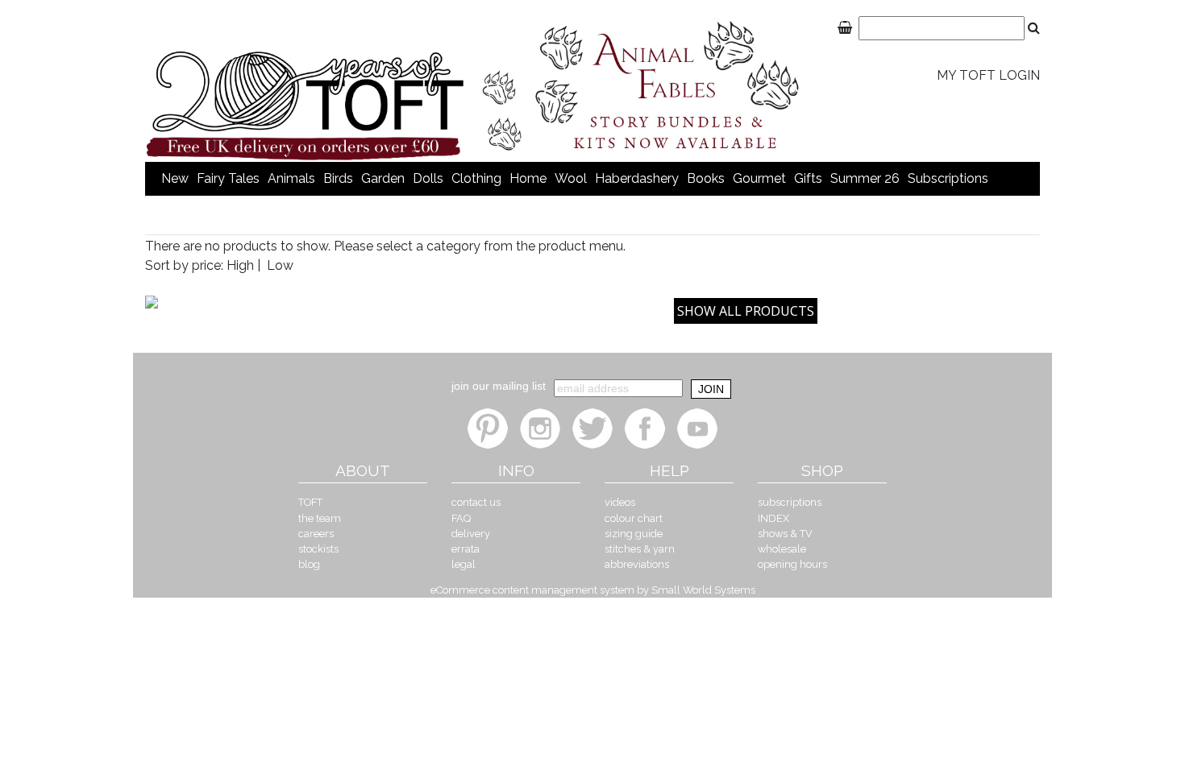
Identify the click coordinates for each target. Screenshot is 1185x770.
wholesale (782, 549)
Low (280, 265)
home (528, 178)
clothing (476, 178)
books (706, 178)
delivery (470, 534)
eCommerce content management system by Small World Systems (592, 590)
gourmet (759, 178)
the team (319, 518)
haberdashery (637, 178)
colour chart (634, 518)
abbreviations (637, 564)
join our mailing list (498, 385)
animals (291, 178)
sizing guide (634, 534)
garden (383, 178)
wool (571, 178)
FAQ (461, 518)
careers (316, 534)
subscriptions (948, 178)
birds (338, 178)
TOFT (310, 502)
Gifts (808, 178)
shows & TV (785, 534)
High (240, 265)
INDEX (773, 518)
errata (465, 549)
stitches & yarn (640, 549)
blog (309, 564)
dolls (428, 178)
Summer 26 (865, 178)
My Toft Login (988, 75)
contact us (476, 502)
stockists (318, 549)
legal (463, 564)
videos (620, 502)
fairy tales (228, 178)
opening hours (792, 564)
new (175, 178)
